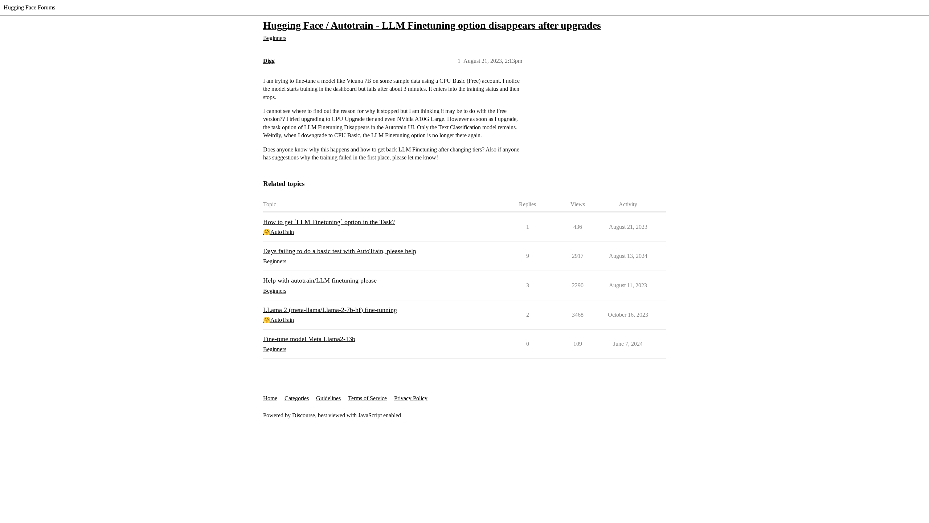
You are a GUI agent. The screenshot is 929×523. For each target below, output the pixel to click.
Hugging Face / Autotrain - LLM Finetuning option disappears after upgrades (432, 25)
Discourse (303, 415)
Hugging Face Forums (29, 7)
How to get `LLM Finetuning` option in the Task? (329, 222)
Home (270, 398)
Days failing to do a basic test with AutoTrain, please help (339, 251)
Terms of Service (367, 398)
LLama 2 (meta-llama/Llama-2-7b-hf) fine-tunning (330, 309)
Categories (297, 398)
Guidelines (328, 398)
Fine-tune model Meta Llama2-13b (309, 338)
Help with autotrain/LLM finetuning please (320, 280)
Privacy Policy (410, 398)
